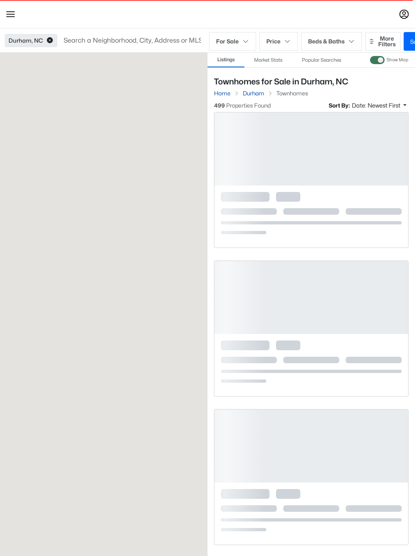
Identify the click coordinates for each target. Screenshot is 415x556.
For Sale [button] (227, 41)
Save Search (376, 136)
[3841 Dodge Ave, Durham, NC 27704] (311, 539)
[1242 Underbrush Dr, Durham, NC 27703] (311, 242)
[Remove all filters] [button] (384, 109)
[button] (10, 14)
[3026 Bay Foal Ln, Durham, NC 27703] (311, 391)
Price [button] (273, 41)
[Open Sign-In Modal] (404, 14)
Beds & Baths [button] (326, 41)
